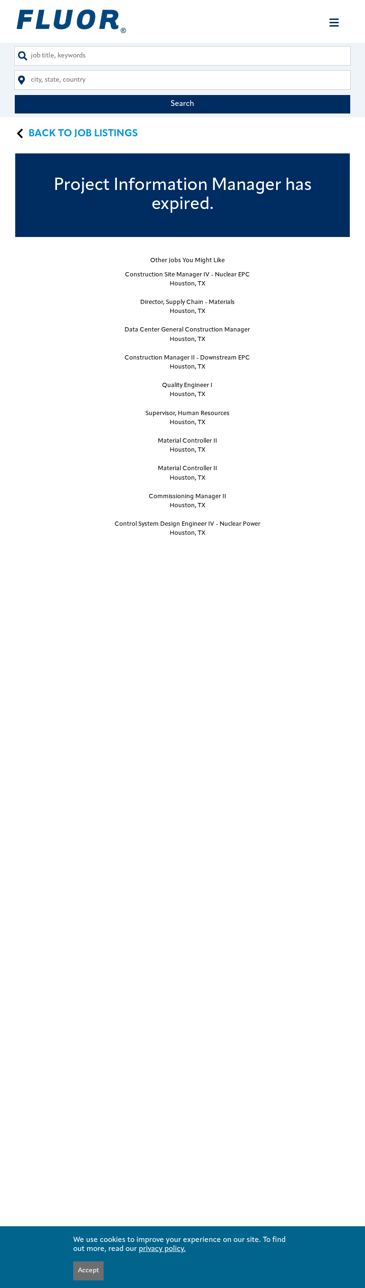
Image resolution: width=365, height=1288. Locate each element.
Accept (88, 1270)
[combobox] (182, 56)
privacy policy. (162, 1249)
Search (182, 104)
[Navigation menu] (334, 22)
